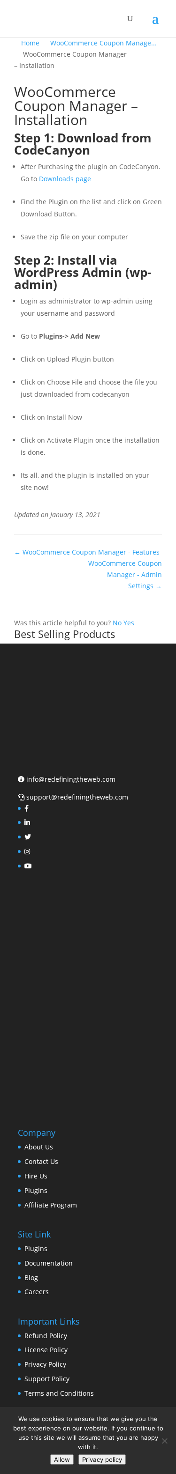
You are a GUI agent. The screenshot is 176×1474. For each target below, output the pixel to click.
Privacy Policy (45, 1364)
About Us (38, 1146)
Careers (36, 1291)
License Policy (46, 1349)
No (118, 622)
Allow (62, 1459)
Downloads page (65, 178)
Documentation (48, 1263)
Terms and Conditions (59, 1393)
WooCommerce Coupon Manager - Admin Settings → (125, 574)
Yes (128, 622)
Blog (31, 1277)
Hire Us (35, 1175)
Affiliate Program (50, 1204)
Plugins (35, 1190)
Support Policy (46, 1378)
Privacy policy (102, 1459)
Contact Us (41, 1161)
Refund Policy (45, 1335)
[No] (164, 1440)
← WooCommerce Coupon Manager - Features (87, 552)
